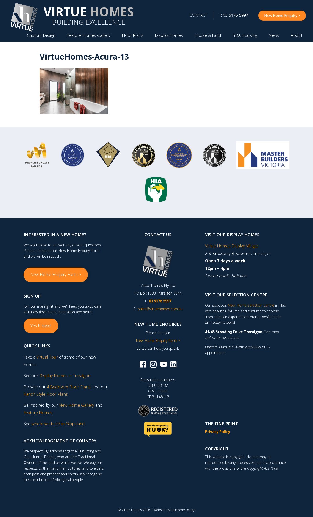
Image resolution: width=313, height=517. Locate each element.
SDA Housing (245, 35)
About (296, 35)
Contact (198, 15)
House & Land (208, 35)
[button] (56, 275)
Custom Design (41, 35)
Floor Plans (132, 35)
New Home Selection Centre (251, 305)
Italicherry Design (183, 510)
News (274, 35)
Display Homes (169, 35)
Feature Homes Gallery (88, 35)
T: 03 (233, 15)
